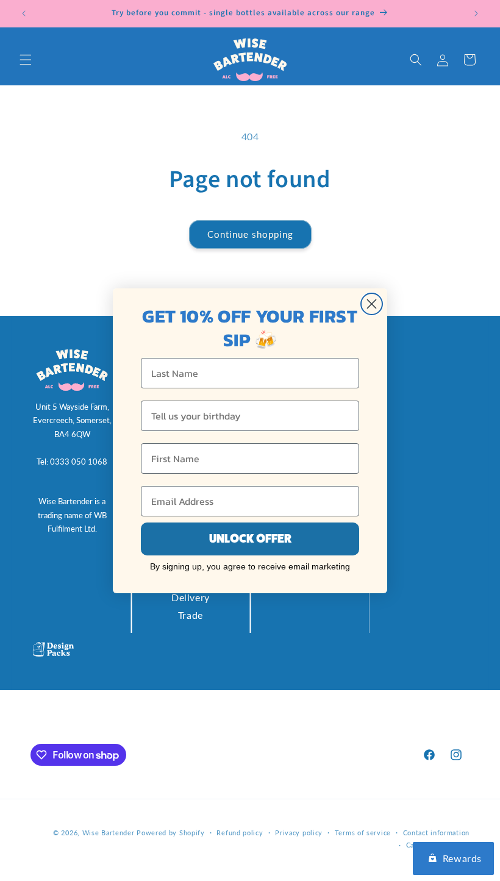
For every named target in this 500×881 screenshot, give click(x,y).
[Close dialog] (371, 304)
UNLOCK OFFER (250, 539)
